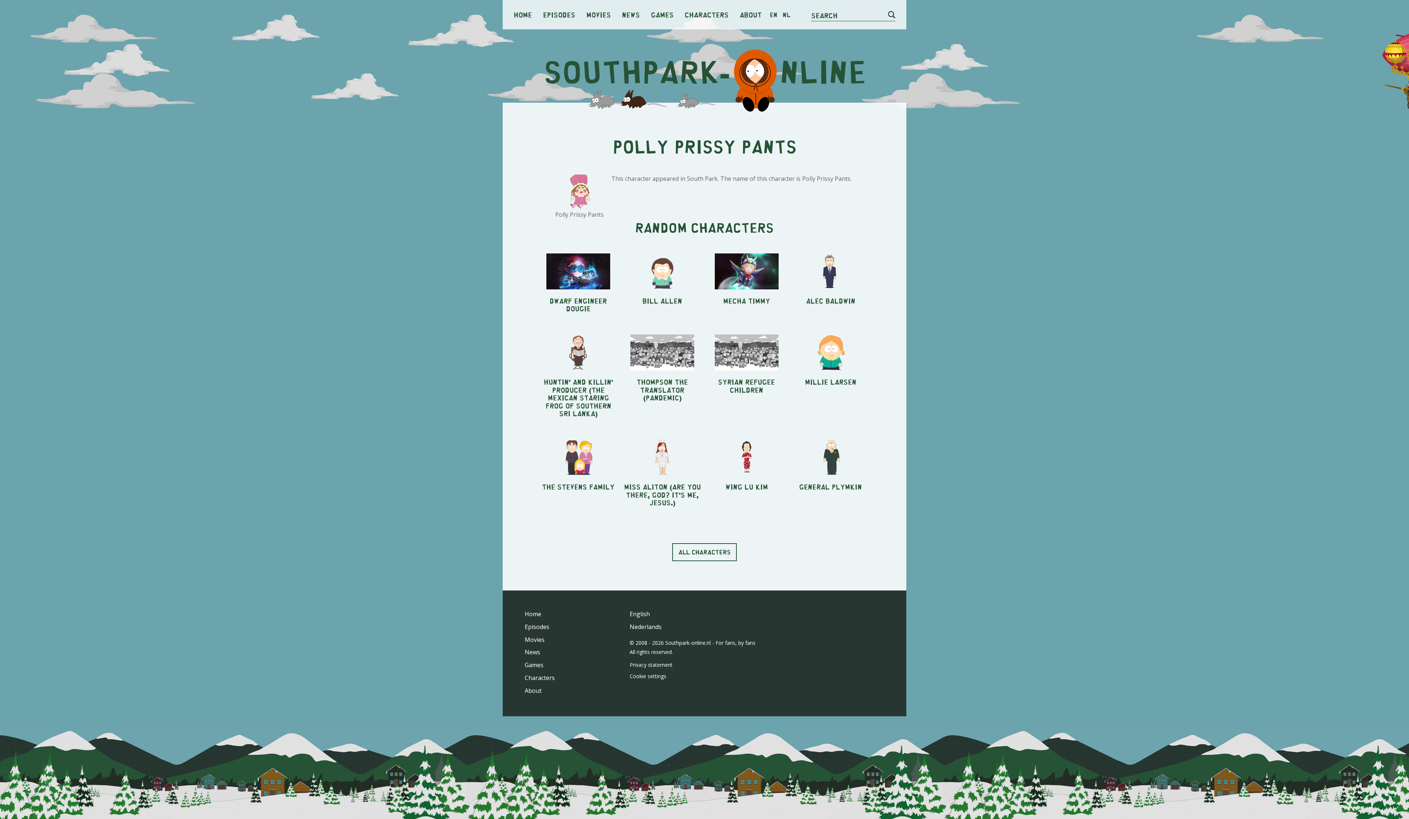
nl (786, 14)
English (640, 614)
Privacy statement (651, 664)
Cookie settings (648, 676)
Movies (598, 14)
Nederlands (646, 627)
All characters (704, 552)
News (631, 14)
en (774, 14)
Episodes (559, 14)
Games (662, 14)
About (751, 14)
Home (523, 14)
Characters (707, 14)
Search (824, 15)
